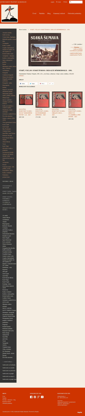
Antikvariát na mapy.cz (8, 376)
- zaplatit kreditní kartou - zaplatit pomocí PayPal (75, 54)
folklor (4, 246)
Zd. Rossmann (6, 351)
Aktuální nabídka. (7, 32)
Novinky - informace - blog (9, 399)
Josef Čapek (5, 127)
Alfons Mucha (6, 141)
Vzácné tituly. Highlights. (9, 37)
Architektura (5, 219)
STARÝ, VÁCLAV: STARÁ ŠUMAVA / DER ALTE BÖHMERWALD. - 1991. (45, 70)
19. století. (5, 215)
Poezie (4, 64)
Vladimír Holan (6, 131)
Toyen (4, 144)
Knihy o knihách (6, 292)
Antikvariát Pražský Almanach (21, 411)
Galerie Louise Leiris (8, 256)
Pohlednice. (5, 175)
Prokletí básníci (6, 326)
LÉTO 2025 (5, 302)
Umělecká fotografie (7, 75)
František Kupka (6, 254)
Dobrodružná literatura (8, 233)
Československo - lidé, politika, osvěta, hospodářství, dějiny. (8, 168)
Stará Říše (5, 337)
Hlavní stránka (23, 29)
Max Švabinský (6, 129)
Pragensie (5, 324)
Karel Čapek (5, 124)
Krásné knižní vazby (7, 296)
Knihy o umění (6, 45)
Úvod (34, 13)
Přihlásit (65, 2)
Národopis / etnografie (8, 312)
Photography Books (7, 318)
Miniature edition (6, 304)
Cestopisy (5, 228)
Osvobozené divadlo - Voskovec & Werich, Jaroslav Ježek (8, 154)
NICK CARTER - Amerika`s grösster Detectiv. (7, 101)
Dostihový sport (6, 236)
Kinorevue (5, 289)
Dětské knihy (5, 97)
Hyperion (4, 269)
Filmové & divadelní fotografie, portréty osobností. (7, 79)
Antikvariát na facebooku (8, 365)
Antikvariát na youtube (8, 367)
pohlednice (5, 322)
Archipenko (5, 162)
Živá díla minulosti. (7, 116)
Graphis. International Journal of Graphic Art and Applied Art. (8, 49)
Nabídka (41, 13)
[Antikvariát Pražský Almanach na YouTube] (42, 397)
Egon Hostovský (6, 240)
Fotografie (5, 72)
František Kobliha (7, 252)
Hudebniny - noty (7, 267)
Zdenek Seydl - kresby (8, 353)
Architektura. (5, 70)
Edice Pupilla (5, 238)
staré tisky (5, 339)
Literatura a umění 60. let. (9, 114)
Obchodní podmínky (74, 13)
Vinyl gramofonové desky (9, 122)
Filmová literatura (7, 244)
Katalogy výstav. (6, 284)
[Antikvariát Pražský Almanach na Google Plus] (38, 397)
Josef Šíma (5, 275)
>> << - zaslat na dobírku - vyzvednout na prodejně (75, 49)
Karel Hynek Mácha (7, 277)
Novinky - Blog (7, 181)
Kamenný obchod (59, 13)
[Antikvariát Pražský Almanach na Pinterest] (35, 397)
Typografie (5, 343)
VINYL (4, 345)
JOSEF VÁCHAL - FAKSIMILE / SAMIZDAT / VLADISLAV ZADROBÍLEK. (7, 200)
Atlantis (4, 221)
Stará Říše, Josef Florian (8, 133)
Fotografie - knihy (7, 83)
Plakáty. (4, 87)
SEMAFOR (5, 335)
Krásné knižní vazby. (8, 53)
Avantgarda (5, 43)
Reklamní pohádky (7, 328)
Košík (59, 2)
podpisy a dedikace (7, 320)
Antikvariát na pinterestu (8, 370)
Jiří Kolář (4, 271)
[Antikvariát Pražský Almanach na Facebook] (31, 397)
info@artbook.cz (61, 396)
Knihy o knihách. (7, 172)
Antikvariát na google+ (8, 373)
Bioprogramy (5, 85)
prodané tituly (6, 177)
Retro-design (5, 332)
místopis (4, 306)
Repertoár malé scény (8, 330)
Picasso (4, 164)
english (52, 2)
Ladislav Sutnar (6, 298)
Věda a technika (6, 349)
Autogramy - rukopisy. (8, 56)
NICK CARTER (6, 308)
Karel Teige (5, 146)
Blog (49, 13)
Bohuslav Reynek (7, 135)
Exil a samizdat (6, 242)
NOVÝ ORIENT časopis (9, 310)
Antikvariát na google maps (9, 379)
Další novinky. (6, 35)
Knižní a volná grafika (8, 58)
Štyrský (4, 355)
